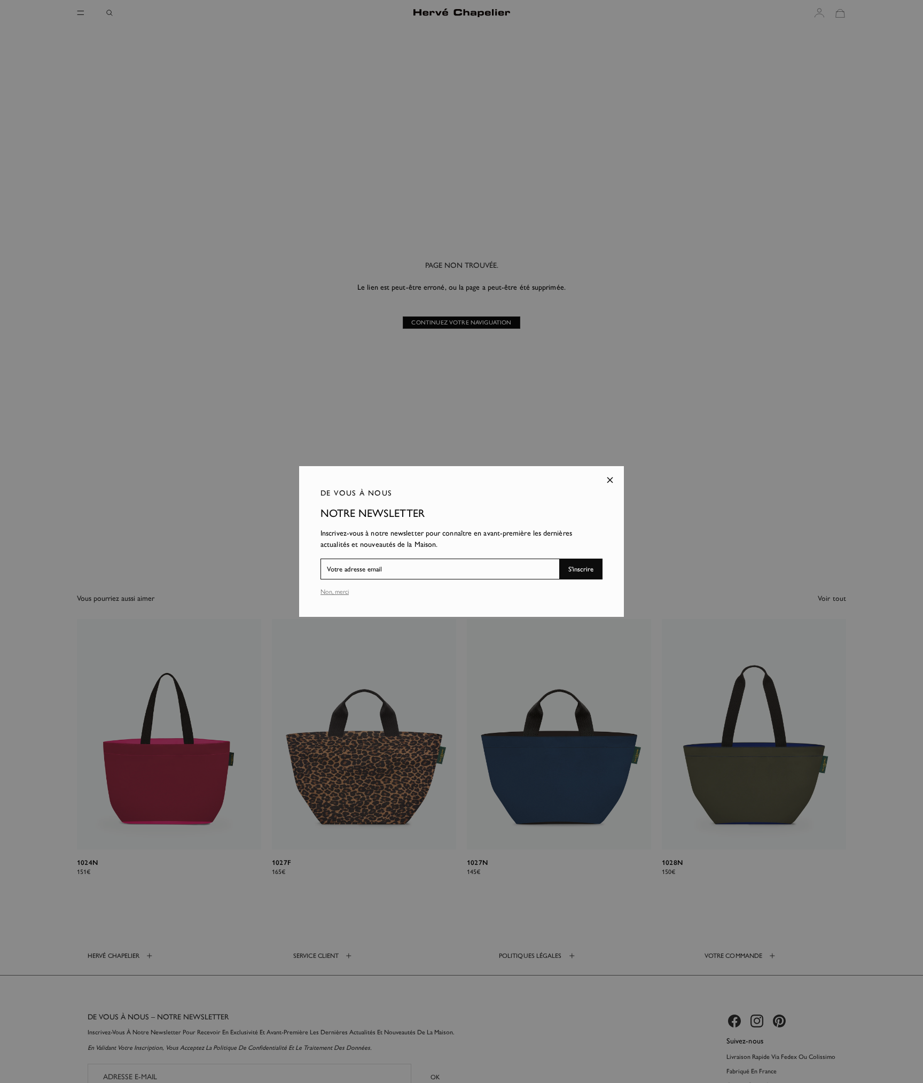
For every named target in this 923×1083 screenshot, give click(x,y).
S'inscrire (580, 569)
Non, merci (334, 591)
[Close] (610, 480)
